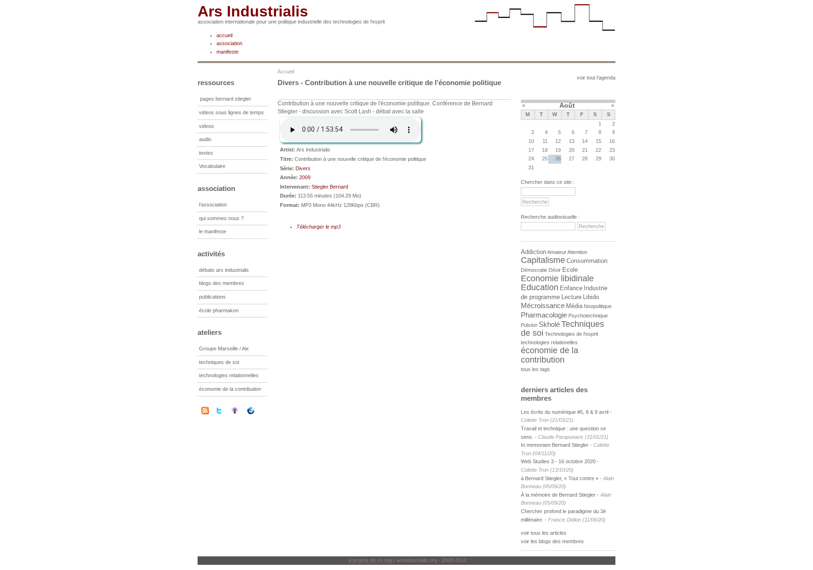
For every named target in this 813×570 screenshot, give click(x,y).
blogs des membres (221, 283)
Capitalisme (543, 260)
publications (212, 297)
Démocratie (534, 270)
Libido (591, 297)
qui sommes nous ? (221, 218)
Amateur (556, 252)
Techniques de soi (562, 328)
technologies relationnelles (229, 375)
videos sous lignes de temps (231, 112)
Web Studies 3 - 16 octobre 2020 (558, 461)
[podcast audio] (241, 410)
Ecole (570, 269)
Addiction (533, 251)
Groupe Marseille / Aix (224, 348)
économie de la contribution (230, 389)
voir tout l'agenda (596, 77)
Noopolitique (598, 306)
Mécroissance (543, 305)
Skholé (549, 324)
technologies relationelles (549, 342)
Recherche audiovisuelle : (550, 217)
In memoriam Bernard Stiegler (555, 445)
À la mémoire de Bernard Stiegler (559, 495)
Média (574, 305)
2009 (305, 177)
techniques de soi (219, 362)
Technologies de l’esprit (571, 334)
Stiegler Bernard (329, 187)
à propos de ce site (370, 560)
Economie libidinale (557, 278)
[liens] (257, 410)
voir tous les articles (543, 533)
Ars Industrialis (253, 11)
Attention (577, 252)
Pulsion (529, 325)
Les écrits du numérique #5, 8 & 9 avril (564, 412)
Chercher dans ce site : (547, 182)
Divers (303, 168)
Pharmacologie (544, 315)
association (229, 43)
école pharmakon (219, 310)
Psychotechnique (588, 315)
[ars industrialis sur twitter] (225, 410)
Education (539, 287)
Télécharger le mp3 (318, 227)
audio (205, 139)
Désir (555, 270)
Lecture (571, 297)
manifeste (227, 52)
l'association (213, 204)
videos (206, 126)
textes (206, 153)
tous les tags (535, 369)
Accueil (286, 71)
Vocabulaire (212, 166)
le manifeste (212, 231)
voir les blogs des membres (552, 541)
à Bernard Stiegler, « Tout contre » (559, 478)
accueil (224, 35)
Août (567, 105)
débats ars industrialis (224, 270)
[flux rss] (205, 412)
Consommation (586, 260)
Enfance (571, 288)
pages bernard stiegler (225, 99)
